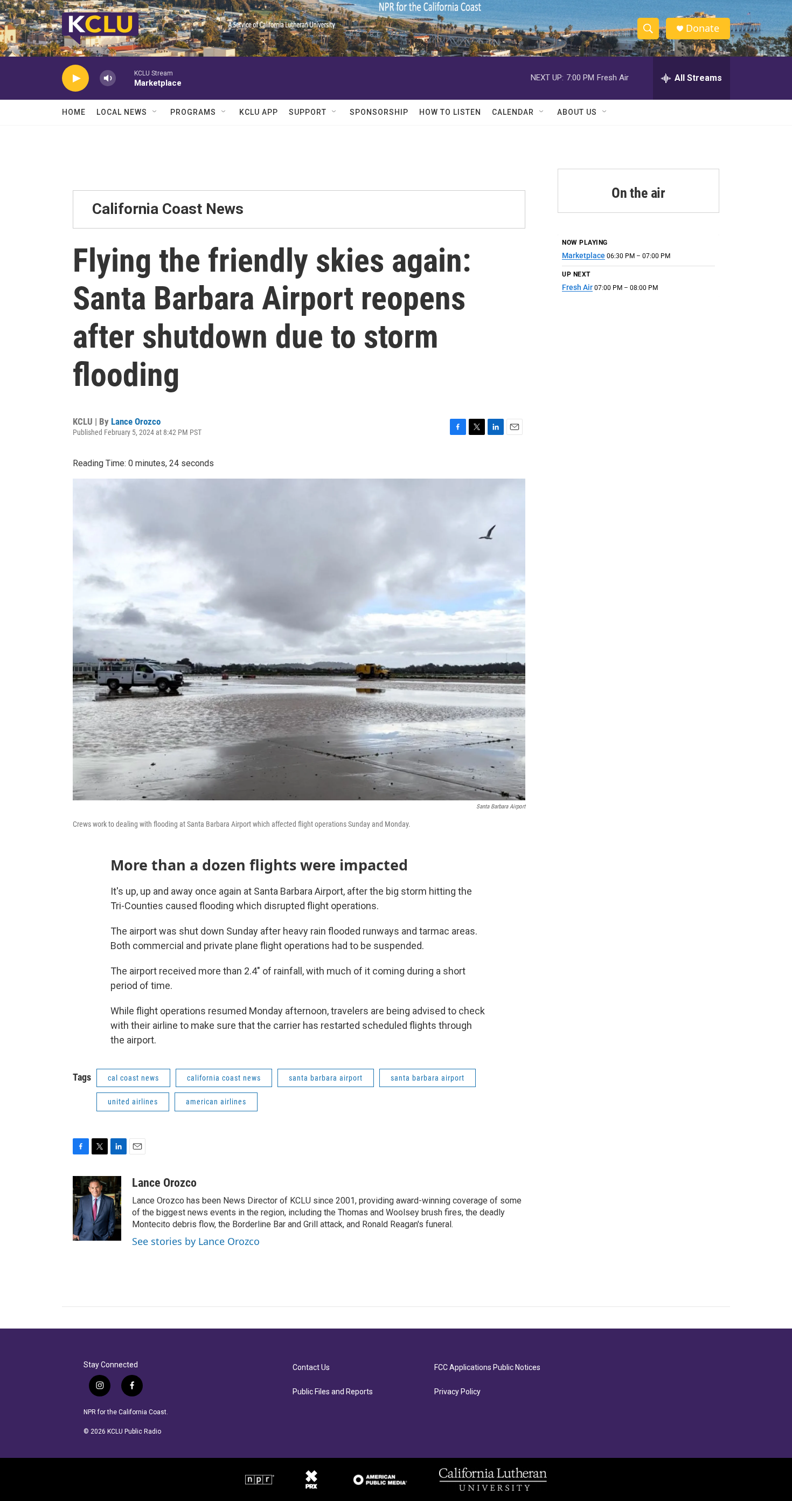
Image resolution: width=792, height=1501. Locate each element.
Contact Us (311, 1368)
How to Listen (450, 112)
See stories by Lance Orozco (196, 1241)
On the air (638, 193)
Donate (702, 28)
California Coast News (168, 209)
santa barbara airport (326, 1078)
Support (307, 112)
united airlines (133, 1101)
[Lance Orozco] (97, 1208)
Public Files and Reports (333, 1392)
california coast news (224, 1078)
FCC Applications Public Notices (487, 1368)
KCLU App (258, 112)
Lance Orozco (136, 421)
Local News (121, 112)
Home (74, 112)
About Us (577, 112)
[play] (75, 78)
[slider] (125, 78)
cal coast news (133, 1078)
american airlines (216, 1101)
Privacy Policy (457, 1392)
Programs (193, 112)
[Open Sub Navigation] (155, 112)
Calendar (513, 112)
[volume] (108, 78)
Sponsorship (379, 112)
